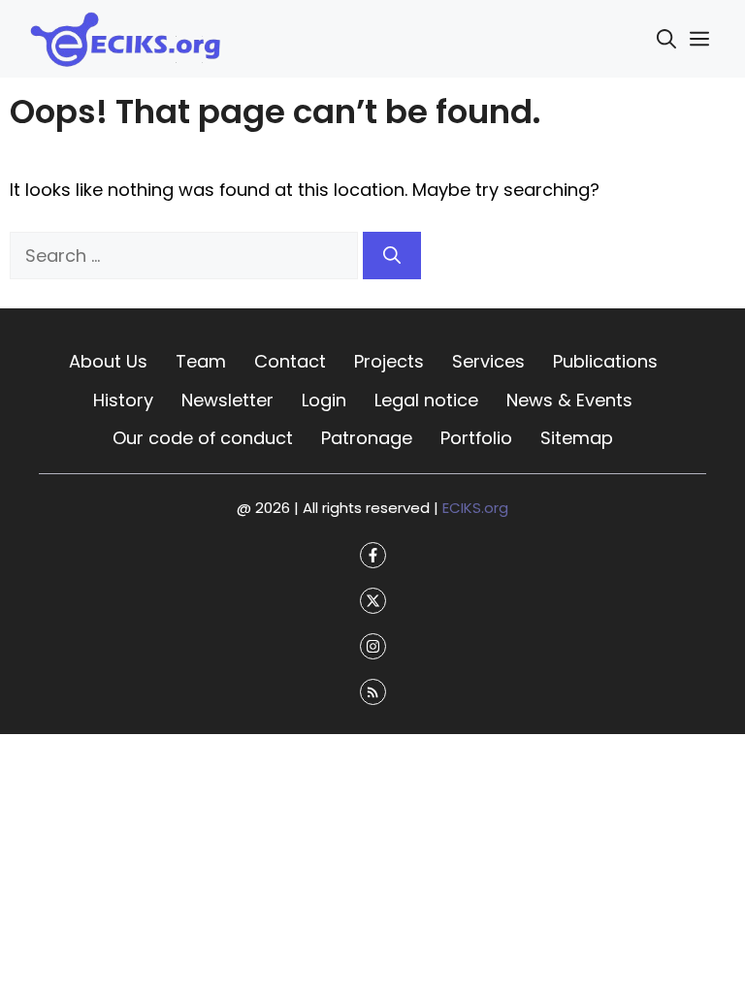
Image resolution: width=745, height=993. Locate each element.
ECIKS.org (475, 506)
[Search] (392, 255)
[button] (666, 39)
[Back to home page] (126, 37)
